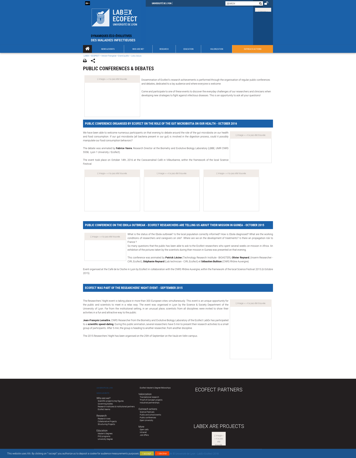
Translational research (149, 397)
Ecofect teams (104, 409)
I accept (147, 453)
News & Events (103, 393)
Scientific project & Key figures (111, 401)
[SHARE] (94, 61)
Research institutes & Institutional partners (116, 406)
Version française (108, 55)
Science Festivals (147, 412)
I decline (162, 453)
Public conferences (148, 417)
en (87, 3)
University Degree (105, 439)
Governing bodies (105, 403)
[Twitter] (263, 9)
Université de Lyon (161, 3)
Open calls (144, 429)
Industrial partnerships (149, 402)
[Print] (86, 61)
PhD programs (104, 436)
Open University (146, 420)
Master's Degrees (105, 433)
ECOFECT (95, 55)
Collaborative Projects (107, 421)
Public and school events (150, 414)
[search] (244, 3)
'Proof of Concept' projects (151, 399)
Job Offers (144, 435)
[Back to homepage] (114, 17)
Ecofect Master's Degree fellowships (155, 387)
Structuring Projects (106, 424)
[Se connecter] (268, 4)
